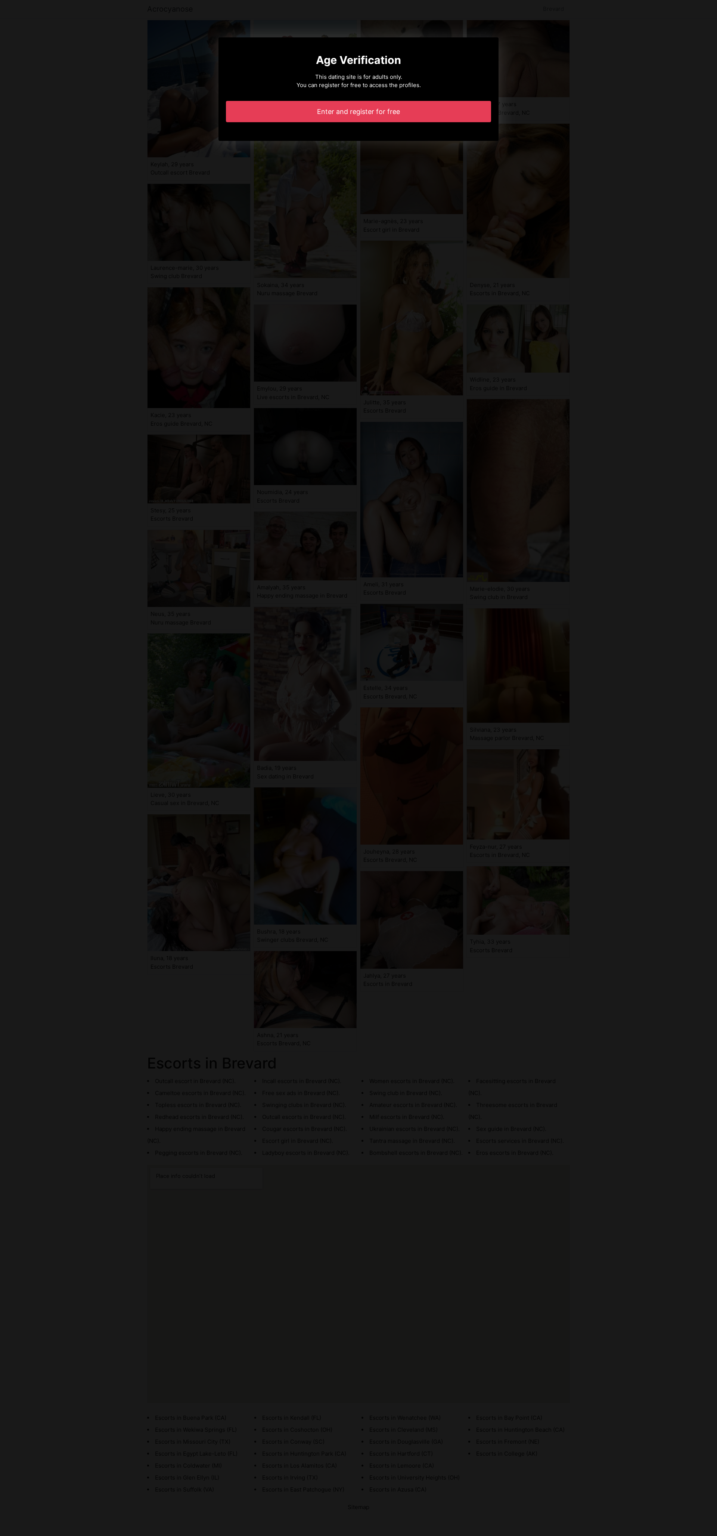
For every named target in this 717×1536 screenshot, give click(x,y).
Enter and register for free (358, 111)
